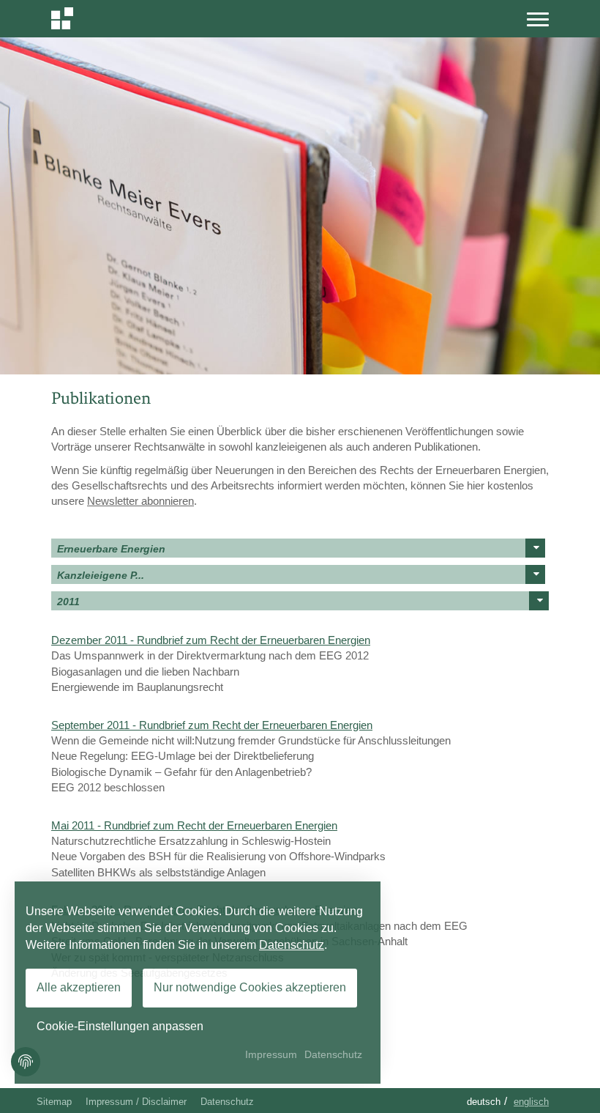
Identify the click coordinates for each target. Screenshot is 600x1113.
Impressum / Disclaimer (136, 1101)
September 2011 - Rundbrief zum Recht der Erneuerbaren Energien (211, 725)
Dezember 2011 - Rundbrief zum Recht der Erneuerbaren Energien (210, 640)
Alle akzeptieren (79, 987)
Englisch (531, 1101)
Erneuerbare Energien (111, 549)
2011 (68, 601)
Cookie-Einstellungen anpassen (120, 1026)
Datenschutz (227, 1101)
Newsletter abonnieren (140, 501)
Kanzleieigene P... (100, 575)
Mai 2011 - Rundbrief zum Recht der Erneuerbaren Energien (194, 825)
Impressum (271, 1054)
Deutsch (483, 1101)
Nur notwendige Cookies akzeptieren (250, 987)
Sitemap (54, 1101)
